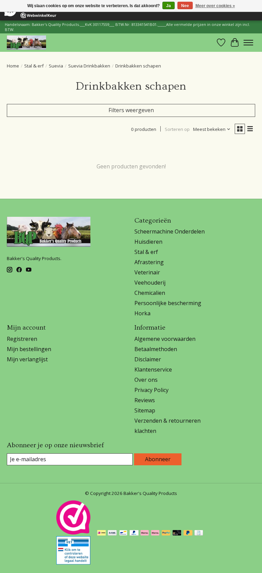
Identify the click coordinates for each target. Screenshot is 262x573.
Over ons (146, 379)
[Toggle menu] (248, 42)
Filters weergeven (131, 110)
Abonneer (158, 459)
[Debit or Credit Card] (177, 533)
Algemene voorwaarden (164, 339)
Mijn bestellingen (29, 349)
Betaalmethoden (155, 349)
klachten (145, 431)
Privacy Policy (151, 390)
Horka (142, 313)
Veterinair (147, 272)
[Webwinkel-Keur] (73, 532)
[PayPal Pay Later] (188, 533)
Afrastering (149, 262)
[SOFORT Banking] (145, 533)
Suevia (56, 66)
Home (13, 66)
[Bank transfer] (112, 533)
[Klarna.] (155, 533)
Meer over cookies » (215, 5)
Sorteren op (177, 129)
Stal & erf (34, 66)
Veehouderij (149, 282)
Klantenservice (153, 369)
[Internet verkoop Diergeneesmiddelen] (73, 562)
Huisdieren (148, 241)
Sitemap (144, 410)
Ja (168, 5)
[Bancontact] (123, 533)
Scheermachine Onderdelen (169, 231)
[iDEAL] (101, 533)
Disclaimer (147, 359)
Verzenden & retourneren (167, 420)
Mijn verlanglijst (27, 359)
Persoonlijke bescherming (167, 303)
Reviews (144, 400)
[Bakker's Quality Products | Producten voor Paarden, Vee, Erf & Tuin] (26, 42)
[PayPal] (134, 533)
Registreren (22, 339)
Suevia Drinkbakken (89, 66)
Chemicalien (149, 293)
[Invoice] (198, 533)
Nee (185, 5)
